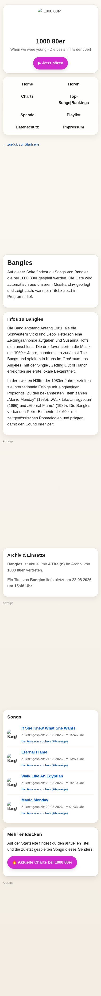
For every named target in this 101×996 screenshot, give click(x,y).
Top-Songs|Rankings (73, 99)
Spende (27, 115)
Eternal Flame (34, 752)
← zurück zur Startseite (21, 144)
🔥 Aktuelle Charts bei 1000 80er (42, 862)
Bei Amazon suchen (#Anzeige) (44, 741)
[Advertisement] (50, 200)
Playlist (74, 115)
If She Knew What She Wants (48, 728)
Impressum (73, 127)
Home (27, 84)
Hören (73, 84)
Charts (27, 96)
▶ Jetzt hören (50, 63)
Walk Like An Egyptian (42, 776)
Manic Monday (34, 800)
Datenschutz (27, 127)
